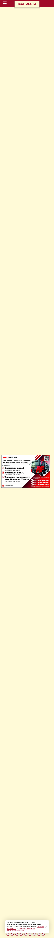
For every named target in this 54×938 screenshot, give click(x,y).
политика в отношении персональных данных (21, 929)
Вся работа (27, 4)
